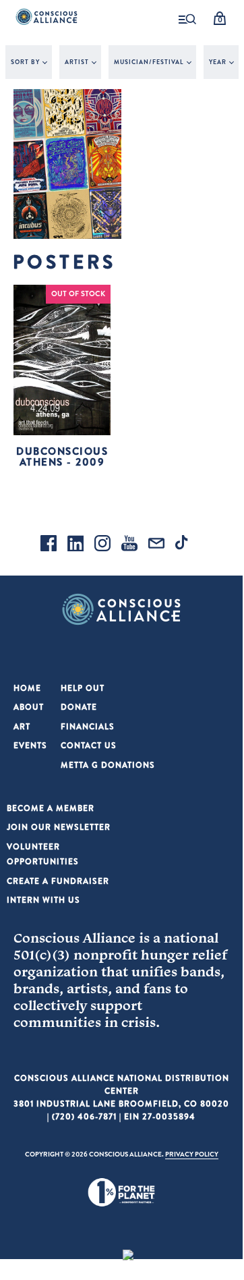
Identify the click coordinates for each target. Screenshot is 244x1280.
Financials (88, 726)
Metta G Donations (108, 765)
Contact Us (89, 745)
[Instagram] (102, 545)
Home (27, 688)
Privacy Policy (191, 1154)
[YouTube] (129, 545)
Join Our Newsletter (59, 827)
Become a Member (50, 808)
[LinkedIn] (75, 545)
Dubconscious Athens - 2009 (62, 457)
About (28, 707)
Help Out (82, 688)
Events (30, 745)
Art (21, 726)
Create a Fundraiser (58, 881)
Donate (79, 707)
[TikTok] (183, 545)
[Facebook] (48, 545)
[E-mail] (156, 545)
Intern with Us (43, 900)
